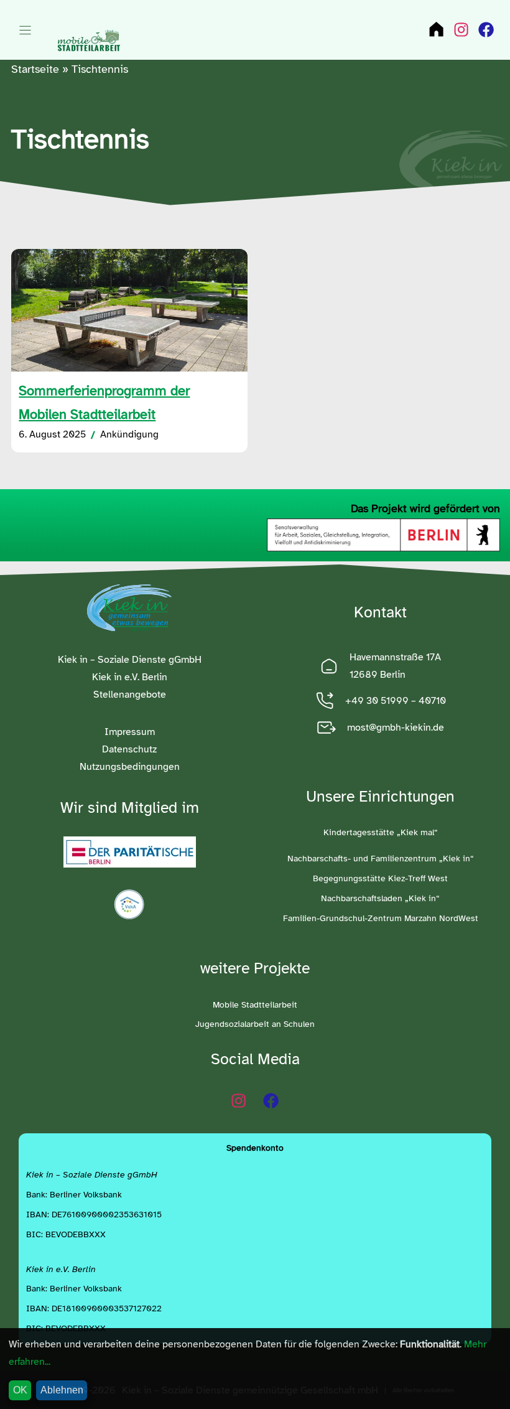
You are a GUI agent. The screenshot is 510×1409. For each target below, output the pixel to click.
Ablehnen (61, 1389)
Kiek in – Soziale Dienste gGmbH (130, 659)
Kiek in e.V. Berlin (129, 676)
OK (20, 1389)
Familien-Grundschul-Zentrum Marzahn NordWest (380, 918)
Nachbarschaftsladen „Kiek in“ (380, 898)
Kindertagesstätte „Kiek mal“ (380, 832)
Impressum (129, 731)
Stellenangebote (129, 694)
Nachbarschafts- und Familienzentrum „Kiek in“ (380, 858)
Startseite (35, 69)
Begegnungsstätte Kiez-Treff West (380, 878)
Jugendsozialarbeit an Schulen (255, 1024)
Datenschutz (129, 749)
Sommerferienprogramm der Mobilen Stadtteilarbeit (104, 402)
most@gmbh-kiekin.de (395, 727)
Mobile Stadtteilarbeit (255, 1004)
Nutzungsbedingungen (130, 766)
